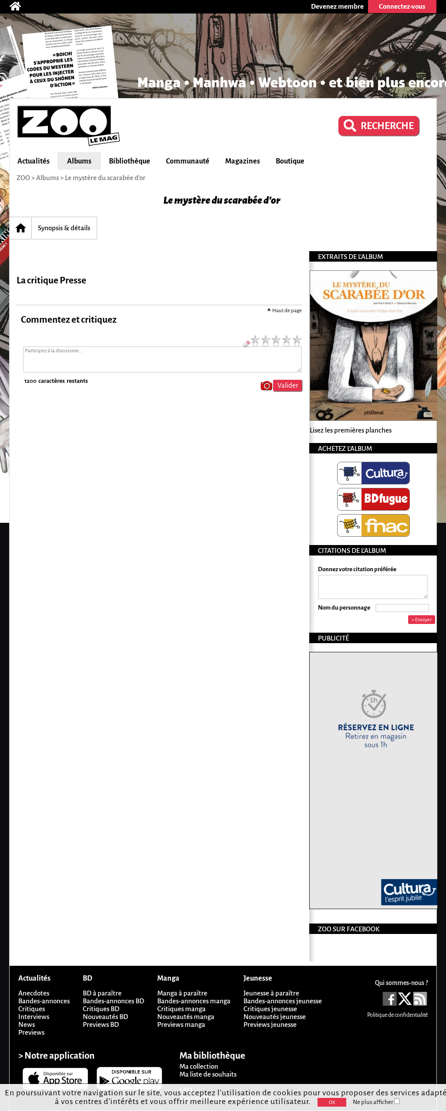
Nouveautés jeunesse (274, 1016)
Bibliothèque (129, 161)
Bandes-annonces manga (193, 1001)
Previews (31, 1032)
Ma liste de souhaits (208, 1074)
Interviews (33, 1016)
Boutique (290, 161)
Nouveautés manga (185, 1016)
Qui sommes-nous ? (401, 982)
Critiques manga (181, 1008)
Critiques (31, 1008)
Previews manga (181, 1024)
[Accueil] (20, 6)
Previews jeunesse (270, 1024)
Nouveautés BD (105, 1016)
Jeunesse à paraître (271, 993)
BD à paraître (102, 993)
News (26, 1024)
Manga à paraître (182, 993)
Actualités (33, 161)
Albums (79, 161)
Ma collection (198, 1066)
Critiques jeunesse (270, 1008)
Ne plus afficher (373, 1102)
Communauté (187, 161)
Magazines (242, 161)
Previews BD (101, 1024)
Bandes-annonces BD (113, 1001)
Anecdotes (33, 993)
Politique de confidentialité (397, 1015)
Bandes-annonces (44, 1001)
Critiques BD (101, 1008)
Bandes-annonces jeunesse (282, 1001)
